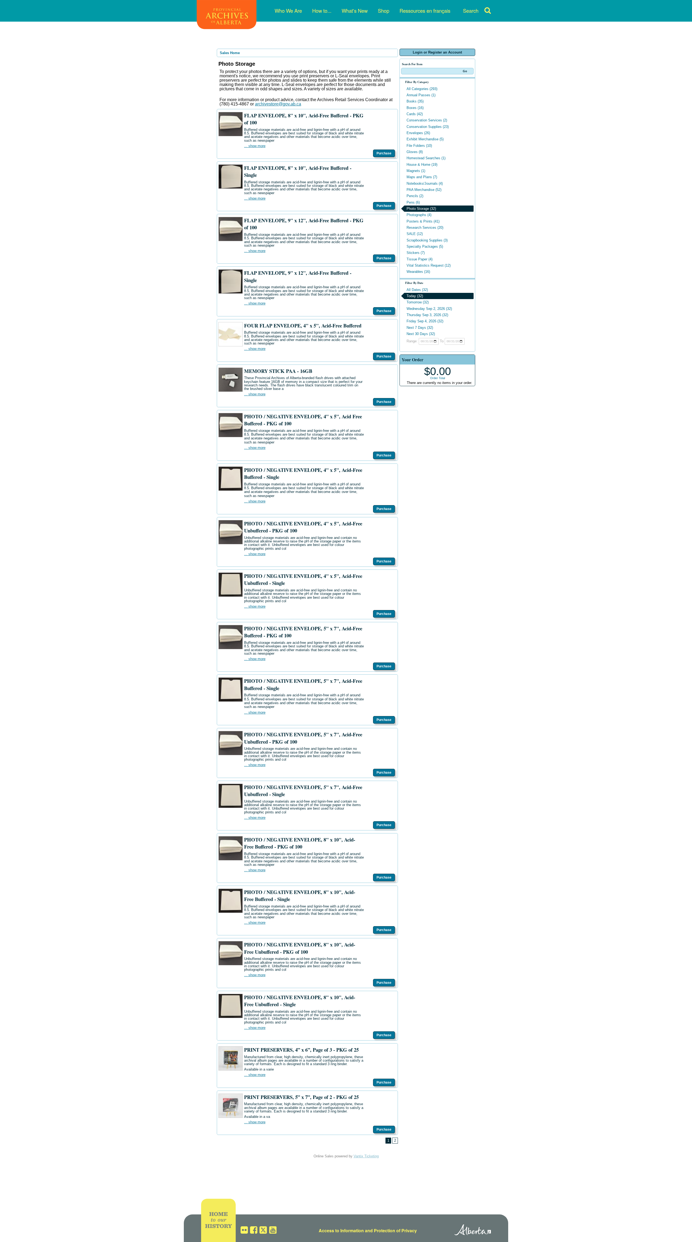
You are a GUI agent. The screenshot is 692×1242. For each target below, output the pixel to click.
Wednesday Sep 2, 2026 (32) (429, 309)
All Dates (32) (417, 290)
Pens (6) (413, 202)
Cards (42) (415, 114)
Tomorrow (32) (418, 302)
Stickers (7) (416, 253)
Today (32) (415, 296)
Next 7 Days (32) (420, 328)
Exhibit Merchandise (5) (425, 139)
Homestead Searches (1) (426, 158)
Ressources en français (425, 10)
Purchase (384, 153)
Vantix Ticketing (366, 1156)
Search (470, 10)
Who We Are (288, 10)
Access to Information (341, 1230)
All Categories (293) (422, 89)
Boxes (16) (415, 108)
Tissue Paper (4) (419, 259)
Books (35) (415, 101)
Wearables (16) (418, 272)
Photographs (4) (419, 215)
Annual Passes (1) (421, 95)
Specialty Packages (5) (425, 246)
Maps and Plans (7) (422, 177)
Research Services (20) (425, 228)
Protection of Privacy (395, 1230)
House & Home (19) (422, 165)
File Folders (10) (419, 146)
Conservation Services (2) (427, 120)
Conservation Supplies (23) (428, 127)
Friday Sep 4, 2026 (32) (425, 321)
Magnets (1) (416, 171)
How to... (321, 10)
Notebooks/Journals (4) (425, 183)
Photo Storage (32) (421, 209)
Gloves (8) (415, 152)
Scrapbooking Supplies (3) (427, 240)
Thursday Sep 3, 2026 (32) (427, 315)
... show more (254, 146)
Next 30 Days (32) (421, 334)
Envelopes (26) (418, 133)
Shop (383, 10)
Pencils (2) (415, 196)
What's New (355, 10)
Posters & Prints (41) (423, 221)
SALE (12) (415, 234)
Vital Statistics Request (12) (429, 265)
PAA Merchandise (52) (424, 190)
